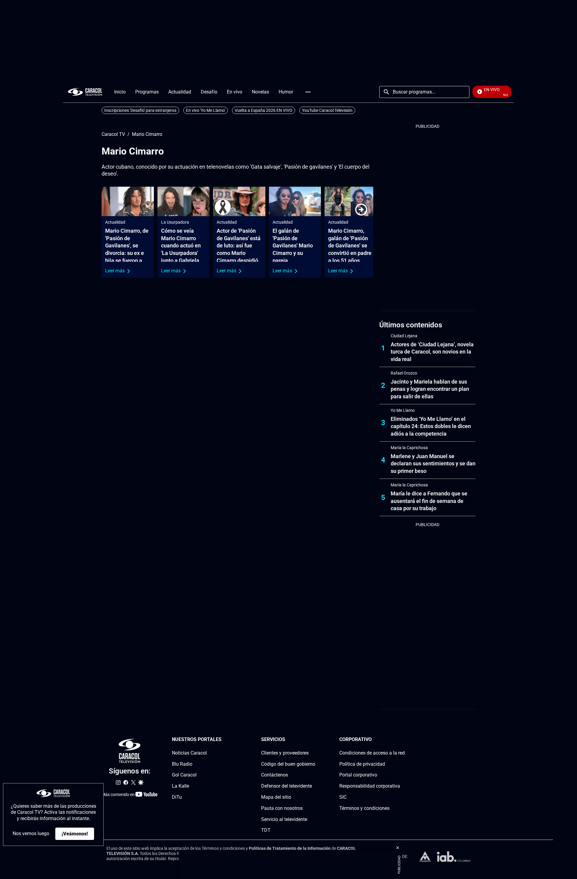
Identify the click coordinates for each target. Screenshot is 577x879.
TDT (265, 830)
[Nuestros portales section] (223, 740)
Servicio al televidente (284, 819)
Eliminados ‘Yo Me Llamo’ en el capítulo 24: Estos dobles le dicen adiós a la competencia (431, 426)
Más (308, 92)
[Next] (361, 210)
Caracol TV (113, 134)
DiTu (177, 797)
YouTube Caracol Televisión (327, 110)
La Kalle (180, 786)
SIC (343, 797)
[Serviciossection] (313, 740)
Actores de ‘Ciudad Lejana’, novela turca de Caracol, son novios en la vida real (432, 352)
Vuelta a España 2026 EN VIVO (263, 110)
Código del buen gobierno (288, 764)
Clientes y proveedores (285, 753)
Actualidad (115, 222)
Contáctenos (274, 775)
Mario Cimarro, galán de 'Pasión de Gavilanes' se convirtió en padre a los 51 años (349, 246)
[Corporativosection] (403, 740)
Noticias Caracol (189, 753)
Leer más (115, 271)
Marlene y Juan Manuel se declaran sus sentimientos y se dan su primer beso (433, 463)
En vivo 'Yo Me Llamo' (205, 110)
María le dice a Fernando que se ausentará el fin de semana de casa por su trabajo (429, 501)
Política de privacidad (362, 764)
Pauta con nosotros (282, 808)
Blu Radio (182, 764)
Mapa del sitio (276, 797)
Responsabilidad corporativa (369, 786)
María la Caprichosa (409, 447)
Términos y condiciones (364, 808)
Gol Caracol (184, 775)
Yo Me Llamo (403, 410)
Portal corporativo (358, 775)
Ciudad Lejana (404, 335)
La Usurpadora (175, 222)
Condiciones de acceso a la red (372, 753)
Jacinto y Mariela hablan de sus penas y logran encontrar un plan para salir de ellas (430, 389)
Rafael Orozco (404, 373)
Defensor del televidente (286, 786)
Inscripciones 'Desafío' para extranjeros (140, 110)
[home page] (85, 92)
